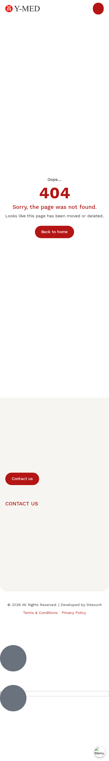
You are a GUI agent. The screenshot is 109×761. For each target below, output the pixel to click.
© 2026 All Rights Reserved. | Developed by (47, 605)
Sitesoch (94, 605)
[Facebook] (54, 626)
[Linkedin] (42, 626)
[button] (98, 8)
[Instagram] (66, 626)
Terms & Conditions (40, 612)
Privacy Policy (74, 612)
